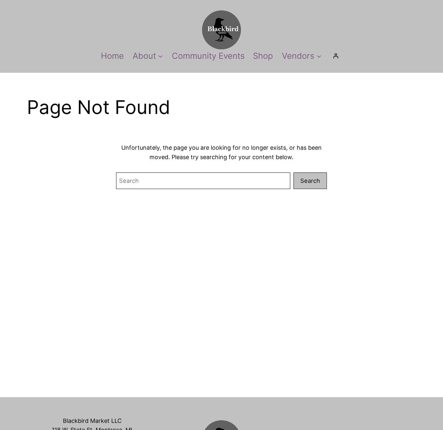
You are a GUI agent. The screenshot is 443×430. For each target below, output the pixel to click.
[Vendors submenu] (319, 55)
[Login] (335, 55)
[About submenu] (160, 55)
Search (310, 180)
